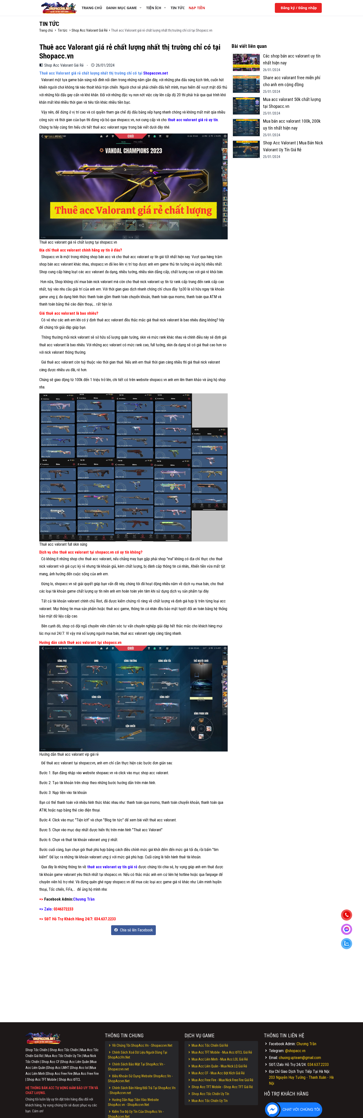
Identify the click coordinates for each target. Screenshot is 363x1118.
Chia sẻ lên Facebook (136, 930)
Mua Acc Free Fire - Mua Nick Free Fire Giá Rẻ (222, 1080)
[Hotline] (348, 915)
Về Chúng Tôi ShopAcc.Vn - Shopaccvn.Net (141, 1045)
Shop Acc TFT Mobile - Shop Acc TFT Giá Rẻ (222, 1087)
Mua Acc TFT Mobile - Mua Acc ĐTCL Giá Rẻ (221, 1052)
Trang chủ (46, 30)
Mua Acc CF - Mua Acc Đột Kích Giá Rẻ (218, 1073)
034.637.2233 (318, 1064)
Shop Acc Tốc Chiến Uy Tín (210, 1094)
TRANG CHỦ (92, 7)
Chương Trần (306, 1043)
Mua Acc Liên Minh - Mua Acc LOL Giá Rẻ (219, 1059)
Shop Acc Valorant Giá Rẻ (90, 30)
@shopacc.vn (295, 1050)
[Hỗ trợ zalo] (348, 944)
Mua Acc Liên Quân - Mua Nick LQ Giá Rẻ (219, 1066)
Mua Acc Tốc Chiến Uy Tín (209, 1101)
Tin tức (62, 30)
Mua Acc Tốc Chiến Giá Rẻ (209, 1045)
